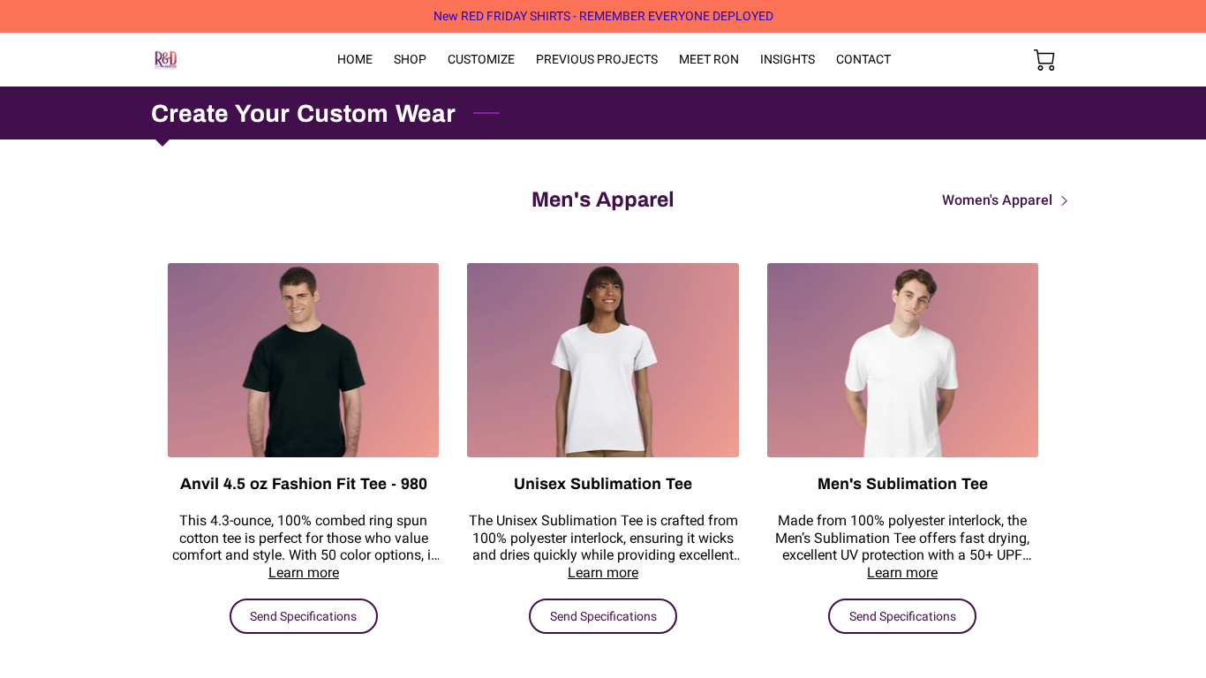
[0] (1044, 60)
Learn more (303, 572)
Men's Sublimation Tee (903, 484)
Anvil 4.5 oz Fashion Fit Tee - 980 (303, 484)
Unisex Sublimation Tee (603, 484)
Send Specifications (303, 616)
